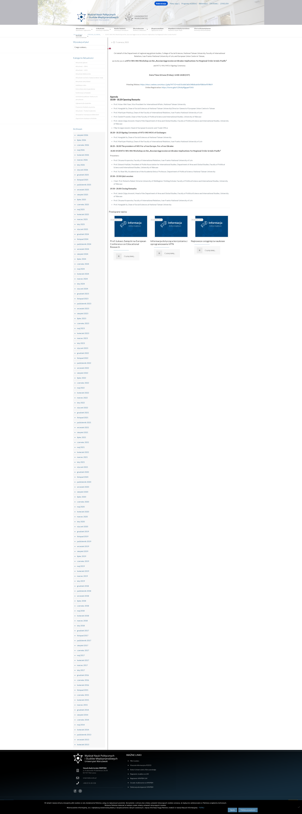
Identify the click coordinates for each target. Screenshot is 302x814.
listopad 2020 (82, 477)
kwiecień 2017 (83, 660)
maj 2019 (81, 566)
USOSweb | (214, 3)
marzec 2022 (82, 398)
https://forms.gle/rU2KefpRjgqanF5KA (178, 87)
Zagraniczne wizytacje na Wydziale (86, 118)
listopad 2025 (82, 179)
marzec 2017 (82, 665)
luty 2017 (81, 670)
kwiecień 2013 (83, 744)
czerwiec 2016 (83, 680)
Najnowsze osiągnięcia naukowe (208, 241)
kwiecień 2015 (83, 700)
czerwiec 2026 (83, 145)
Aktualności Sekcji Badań (83, 81)
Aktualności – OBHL (82, 66)
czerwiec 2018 (83, 606)
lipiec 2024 (81, 259)
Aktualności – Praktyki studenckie (86, 111)
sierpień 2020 (82, 492)
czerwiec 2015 (83, 695)
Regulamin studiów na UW (139, 774)
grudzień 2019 (83, 531)
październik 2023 (84, 303)
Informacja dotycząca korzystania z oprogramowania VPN (168, 242)
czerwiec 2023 (83, 323)
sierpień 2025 (82, 194)
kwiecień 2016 (83, 685)
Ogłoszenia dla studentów (83, 103)
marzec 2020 (82, 516)
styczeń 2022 (82, 407)
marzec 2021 (82, 457)
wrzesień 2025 (83, 189)
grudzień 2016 (83, 675)
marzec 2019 (82, 576)
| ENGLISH (224, 3)
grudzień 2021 (83, 412)
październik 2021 (84, 422)
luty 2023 (81, 343)
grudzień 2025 (83, 175)
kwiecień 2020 (83, 511)
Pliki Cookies (134, 761)
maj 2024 (81, 269)
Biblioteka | (203, 3)
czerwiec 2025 (83, 204)
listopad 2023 (82, 298)
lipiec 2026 (81, 140)
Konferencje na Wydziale (83, 93)
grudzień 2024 (83, 234)
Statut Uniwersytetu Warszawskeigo (143, 770)
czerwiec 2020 (83, 502)
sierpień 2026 (82, 135)
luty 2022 (81, 402)
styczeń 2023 (82, 348)
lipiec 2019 (81, 556)
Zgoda (232, 810)
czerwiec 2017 (83, 650)
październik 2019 (84, 541)
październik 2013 (84, 734)
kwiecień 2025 (83, 214)
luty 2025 (81, 224)
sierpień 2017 (82, 645)
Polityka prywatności (248, 810)
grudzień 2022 (83, 353)
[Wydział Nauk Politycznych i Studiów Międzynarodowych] (100, 17)
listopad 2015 (82, 690)
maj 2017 (81, 655)
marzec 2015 (82, 705)
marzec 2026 (82, 160)
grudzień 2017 (83, 630)
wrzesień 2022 (83, 368)
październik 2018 (84, 591)
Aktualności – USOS (82, 70)
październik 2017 (84, 640)
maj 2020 (81, 507)
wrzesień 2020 (83, 487)
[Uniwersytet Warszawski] (135, 17)
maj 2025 (81, 209)
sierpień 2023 (82, 313)
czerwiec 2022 (83, 383)
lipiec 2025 (81, 199)
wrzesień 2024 (83, 249)
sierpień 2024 (82, 254)
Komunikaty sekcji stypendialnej (85, 89)
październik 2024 (84, 244)
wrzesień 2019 (83, 546)
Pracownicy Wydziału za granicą (85, 107)
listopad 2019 (82, 536)
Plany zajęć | (175, 3)
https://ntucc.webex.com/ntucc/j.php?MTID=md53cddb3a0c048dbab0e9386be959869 (176, 84)
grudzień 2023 (83, 293)
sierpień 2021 (82, 432)
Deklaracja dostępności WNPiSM (141, 787)
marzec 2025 (82, 219)
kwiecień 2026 (83, 155)
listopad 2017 (82, 635)
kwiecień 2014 (83, 729)
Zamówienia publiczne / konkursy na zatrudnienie (87, 98)
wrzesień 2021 (83, 427)
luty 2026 (81, 165)
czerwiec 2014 (83, 720)
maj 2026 (81, 150)
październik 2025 (84, 184)
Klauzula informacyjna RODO (140, 765)
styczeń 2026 (82, 170)
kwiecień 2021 (83, 452)
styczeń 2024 (82, 288)
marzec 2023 (82, 338)
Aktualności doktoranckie (83, 74)
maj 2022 (81, 388)
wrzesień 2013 (83, 739)
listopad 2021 (82, 417)
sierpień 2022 (82, 373)
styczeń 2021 (82, 467)
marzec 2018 (82, 620)
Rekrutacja (161, 3)
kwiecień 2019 (83, 571)
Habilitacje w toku (81, 85)
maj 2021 (81, 447)
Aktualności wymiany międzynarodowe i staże (89, 78)
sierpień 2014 (82, 715)
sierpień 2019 (82, 551)
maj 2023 (81, 328)
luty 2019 (81, 581)
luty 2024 (81, 284)
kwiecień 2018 (83, 616)
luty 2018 (81, 625)
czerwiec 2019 (83, 561)
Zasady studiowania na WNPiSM (141, 783)
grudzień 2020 (83, 472)
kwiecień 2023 (83, 333)
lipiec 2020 (81, 497)
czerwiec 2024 (83, 264)
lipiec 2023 (81, 318)
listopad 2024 (82, 239)
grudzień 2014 (83, 710)
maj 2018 (81, 611)
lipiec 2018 (81, 601)
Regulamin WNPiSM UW (138, 778)
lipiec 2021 (81, 437)
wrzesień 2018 (83, 596)
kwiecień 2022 (83, 393)
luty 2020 (81, 521)
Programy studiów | (189, 3)
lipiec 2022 (81, 378)
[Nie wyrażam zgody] (299, 807)
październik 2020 (84, 482)
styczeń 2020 (82, 526)
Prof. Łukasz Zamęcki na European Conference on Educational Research (128, 244)
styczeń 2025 (82, 229)
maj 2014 (81, 725)
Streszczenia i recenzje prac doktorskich (87, 114)
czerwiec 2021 (83, 442)
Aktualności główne (81, 62)
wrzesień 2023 (83, 308)
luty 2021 (81, 462)
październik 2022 (84, 363)
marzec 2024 (82, 279)
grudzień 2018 (83, 586)
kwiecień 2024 (83, 274)
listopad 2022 (82, 358)
